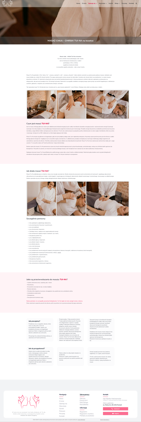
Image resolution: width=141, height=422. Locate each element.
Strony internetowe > (104, 419)
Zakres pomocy (84, 395)
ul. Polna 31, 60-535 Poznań (112, 405)
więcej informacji (81, 419)
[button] (136, 3)
